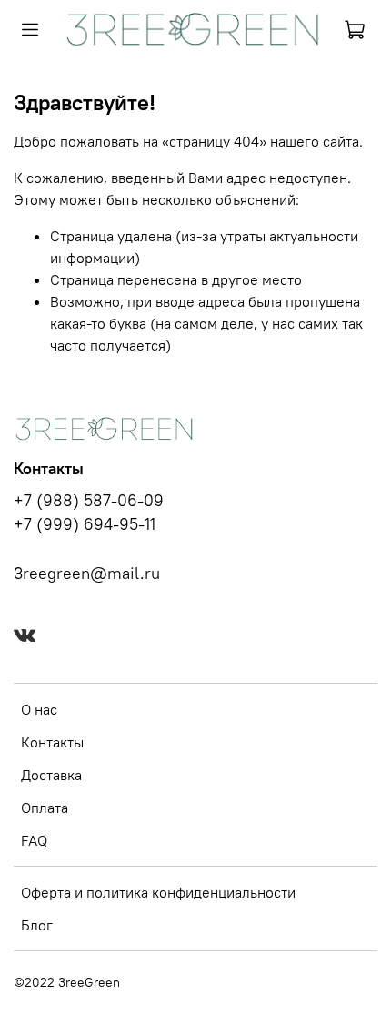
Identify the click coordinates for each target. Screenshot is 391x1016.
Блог (37, 925)
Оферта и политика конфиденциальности (158, 892)
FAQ (34, 840)
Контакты (52, 742)
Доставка (51, 775)
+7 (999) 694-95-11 (84, 524)
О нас (39, 709)
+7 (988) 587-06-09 (89, 501)
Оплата (44, 807)
